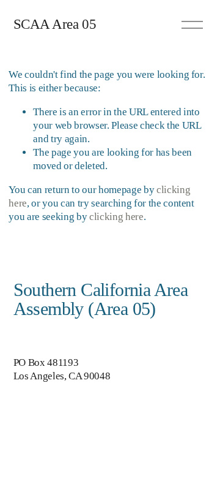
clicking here (116, 216)
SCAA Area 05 (55, 24)
